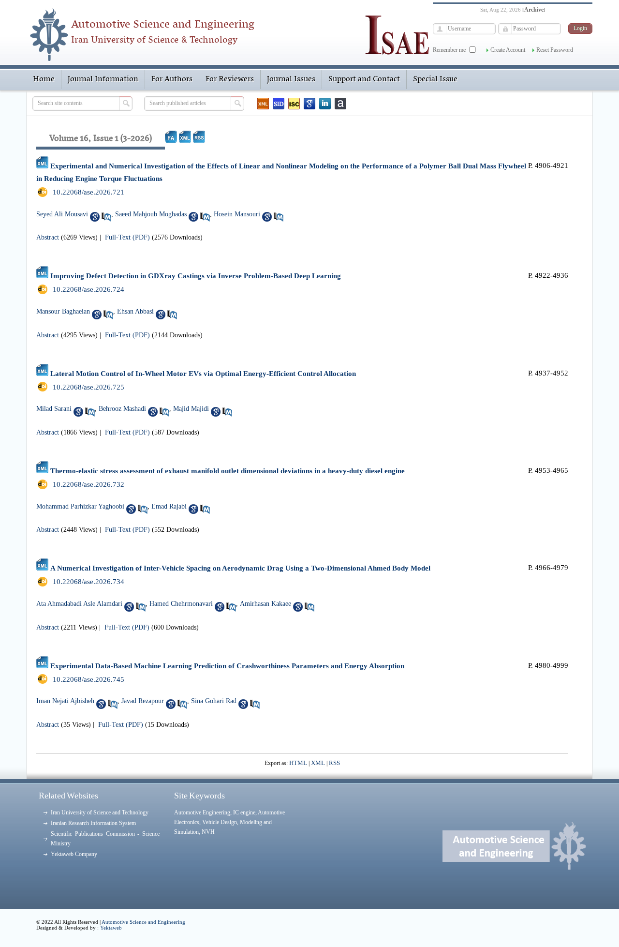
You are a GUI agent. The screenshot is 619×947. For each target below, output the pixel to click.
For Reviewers (230, 79)
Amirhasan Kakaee (265, 603)
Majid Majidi (191, 408)
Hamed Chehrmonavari (181, 603)
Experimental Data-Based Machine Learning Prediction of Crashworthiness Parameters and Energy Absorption (227, 666)
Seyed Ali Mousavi (62, 214)
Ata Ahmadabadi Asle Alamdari (79, 603)
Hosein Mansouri (237, 214)
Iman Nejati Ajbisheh (65, 701)
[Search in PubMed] (106, 217)
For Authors (171, 79)
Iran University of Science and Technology (99, 812)
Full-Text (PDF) (127, 237)
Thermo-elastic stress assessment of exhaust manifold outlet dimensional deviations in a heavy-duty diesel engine (227, 471)
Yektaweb (111, 928)
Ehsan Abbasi (135, 311)
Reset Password (554, 49)
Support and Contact (364, 79)
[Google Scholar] (309, 103)
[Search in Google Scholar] (95, 217)
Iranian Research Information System (93, 823)
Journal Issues (291, 79)
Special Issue (435, 79)
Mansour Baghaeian (63, 311)
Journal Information (103, 79)
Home (44, 79)
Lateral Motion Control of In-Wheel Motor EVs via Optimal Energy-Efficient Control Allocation (203, 373)
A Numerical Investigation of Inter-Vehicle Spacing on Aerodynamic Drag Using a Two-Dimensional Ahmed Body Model (240, 568)
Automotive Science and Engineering (143, 922)
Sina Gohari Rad (213, 701)
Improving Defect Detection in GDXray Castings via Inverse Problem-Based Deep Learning (195, 276)
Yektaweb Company (74, 854)
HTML (298, 763)
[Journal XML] (263, 103)
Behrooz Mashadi (122, 408)
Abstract (47, 237)
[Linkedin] (325, 103)
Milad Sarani (54, 408)
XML (318, 763)
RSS (334, 763)
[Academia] (340, 103)
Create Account (507, 49)
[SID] (278, 103)
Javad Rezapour (142, 701)
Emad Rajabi (169, 506)
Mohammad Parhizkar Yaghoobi (80, 506)
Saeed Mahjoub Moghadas (151, 214)
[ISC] (294, 103)
